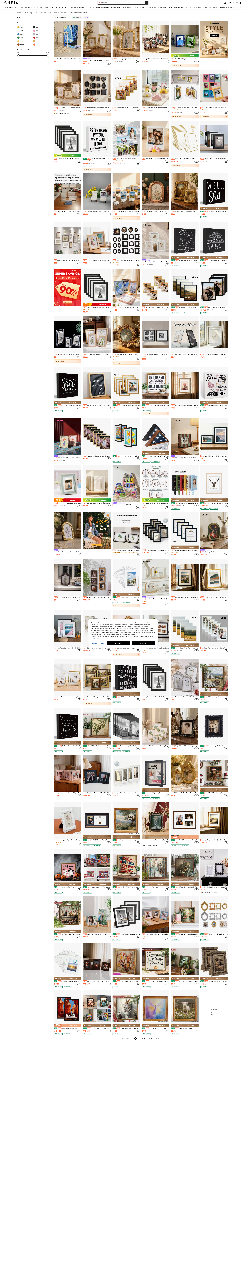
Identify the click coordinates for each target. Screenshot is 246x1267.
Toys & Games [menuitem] (197, 7)
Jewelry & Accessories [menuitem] (102, 7)
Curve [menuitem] (51, 7)
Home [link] (19, 12)
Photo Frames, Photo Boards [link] (78, 12)
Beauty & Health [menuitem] (115, 7)
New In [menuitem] (17, 7)
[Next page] (158, 1038)
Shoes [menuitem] (66, 7)
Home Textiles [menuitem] (162, 7)
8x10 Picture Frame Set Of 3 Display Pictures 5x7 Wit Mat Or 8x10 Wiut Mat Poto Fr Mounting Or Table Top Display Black (126, 934)
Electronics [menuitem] (188, 7)
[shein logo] (11, 2)
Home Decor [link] (38, 12)
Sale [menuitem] (22, 7)
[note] (185, 55)
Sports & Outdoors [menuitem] (151, 7)
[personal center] (225, 3)
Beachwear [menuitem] (40, 7)
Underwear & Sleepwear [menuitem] (77, 7)
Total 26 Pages (126, 1038)
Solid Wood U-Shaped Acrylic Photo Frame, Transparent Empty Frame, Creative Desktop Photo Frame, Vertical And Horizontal (97, 934)
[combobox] (61, 17)
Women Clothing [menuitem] (30, 7)
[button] (237, 3)
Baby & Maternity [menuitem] (127, 7)
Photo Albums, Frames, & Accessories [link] (55, 12)
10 (156, 1038)
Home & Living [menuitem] (90, 7)
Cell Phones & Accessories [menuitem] (175, 7)
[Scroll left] (238, 7)
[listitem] (67, 44)
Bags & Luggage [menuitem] (139, 7)
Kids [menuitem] (46, 7)
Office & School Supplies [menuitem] (227, 7)
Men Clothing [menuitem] (59, 7)
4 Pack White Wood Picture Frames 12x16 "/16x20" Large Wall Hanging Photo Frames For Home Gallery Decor (185, 648)
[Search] (146, 3)
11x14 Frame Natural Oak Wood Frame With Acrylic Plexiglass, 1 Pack (214, 503)
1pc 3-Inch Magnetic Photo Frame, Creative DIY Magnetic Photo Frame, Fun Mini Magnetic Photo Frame (185, 59)
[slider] (18, 55)
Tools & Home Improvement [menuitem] (210, 7)
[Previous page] (133, 1038)
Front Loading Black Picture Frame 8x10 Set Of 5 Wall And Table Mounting (126, 746)
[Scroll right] (240, 7)
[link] (229, 2)
